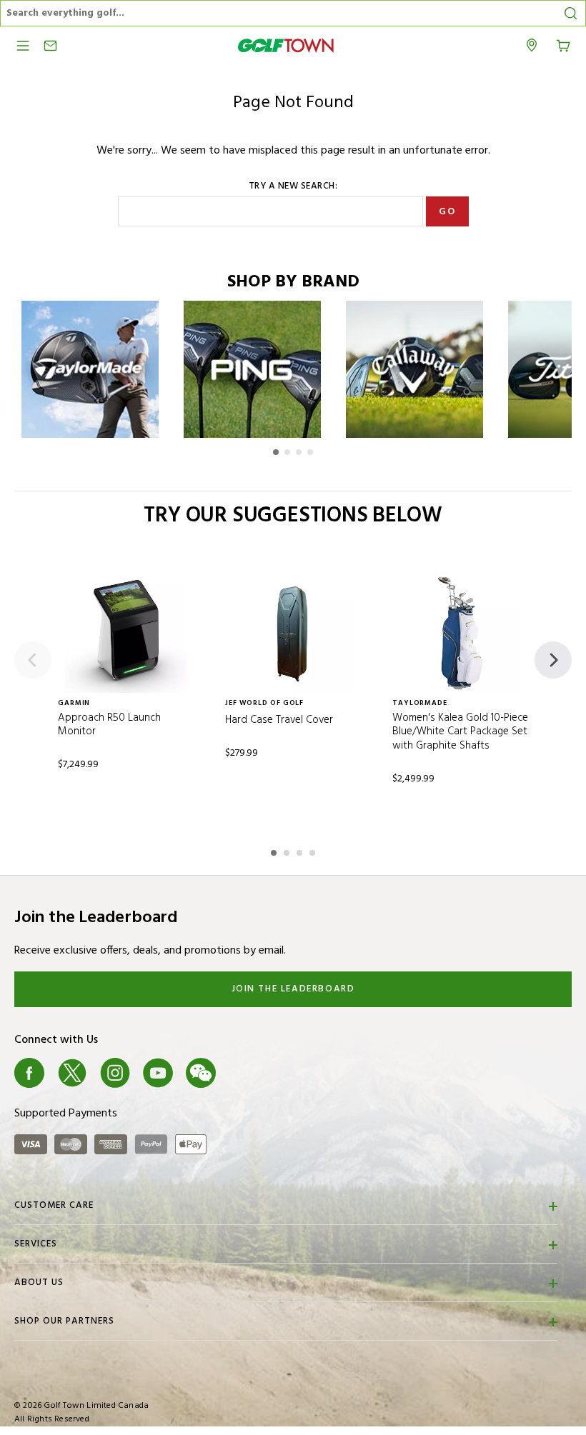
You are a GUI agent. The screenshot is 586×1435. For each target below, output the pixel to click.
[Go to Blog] (244, 1073)
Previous (32, 660)
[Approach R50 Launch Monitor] (126, 632)
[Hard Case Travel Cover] (293, 632)
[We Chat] (201, 1073)
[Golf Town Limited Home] (286, 45)
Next (553, 660)
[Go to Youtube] (158, 1073)
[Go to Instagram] (115, 1073)
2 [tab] (288, 850)
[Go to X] (72, 1073)
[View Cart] (563, 44)
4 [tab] (313, 850)
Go (447, 212)
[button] (276, 452)
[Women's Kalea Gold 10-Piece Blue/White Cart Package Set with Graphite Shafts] (460, 632)
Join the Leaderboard (293, 988)
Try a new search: (293, 186)
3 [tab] (301, 850)
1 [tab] (275, 850)
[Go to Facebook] (29, 1073)
